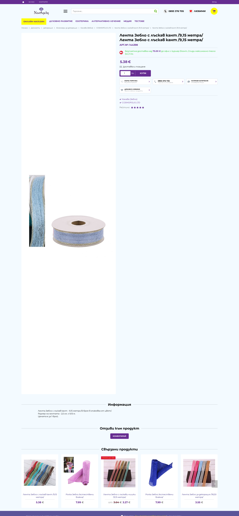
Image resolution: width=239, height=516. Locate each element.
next (215, 484)
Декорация (48, 28)
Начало (24, 28)
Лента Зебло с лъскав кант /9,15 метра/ (131, 28)
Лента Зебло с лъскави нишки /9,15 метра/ (119, 495)
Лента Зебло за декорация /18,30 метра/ (199, 495)
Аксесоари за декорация (66, 28)
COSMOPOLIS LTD (103, 28)
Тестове (139, 21)
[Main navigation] (65, 11)
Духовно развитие (61, 21)
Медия (128, 21)
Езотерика (82, 21)
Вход (214, 2)
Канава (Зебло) (87, 28)
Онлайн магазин (33, 21)
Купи (143, 73)
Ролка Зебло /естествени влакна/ (80, 495)
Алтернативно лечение (106, 21)
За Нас (32, 2)
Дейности (35, 28)
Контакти (43, 2)
